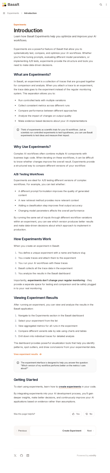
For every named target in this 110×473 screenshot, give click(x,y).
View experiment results (26, 354)
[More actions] (106, 5)
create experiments (70, 386)
